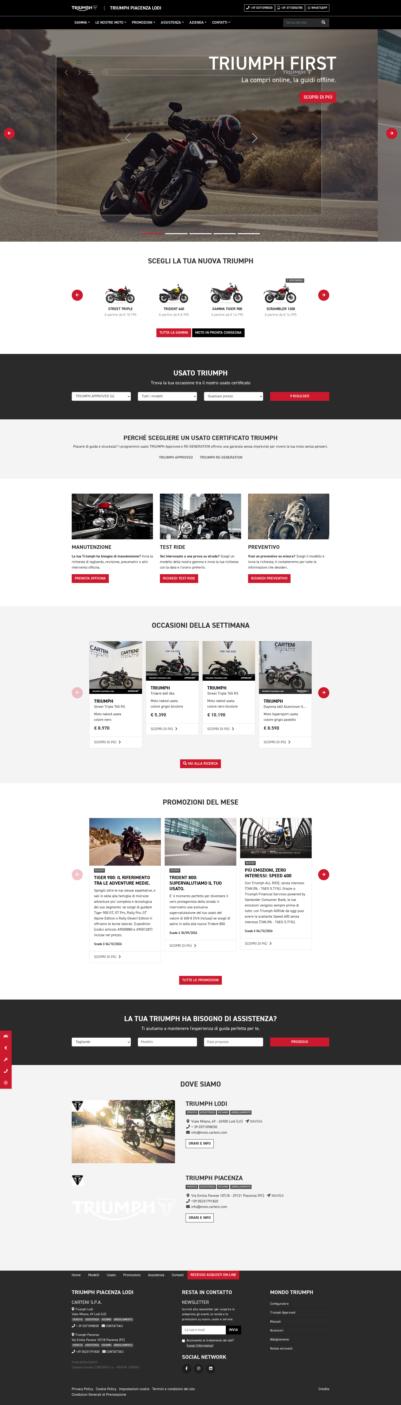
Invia (233, 1330)
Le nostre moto (109, 23)
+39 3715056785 (291, 8)
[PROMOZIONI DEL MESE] (6, 1048)
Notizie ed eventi (281, 1348)
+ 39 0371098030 (87, 1326)
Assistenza (171, 23)
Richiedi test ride (179, 578)
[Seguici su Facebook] (186, 1368)
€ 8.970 (102, 728)
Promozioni (142, 23)
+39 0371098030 (260, 8)
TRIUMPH (103, 701)
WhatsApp (318, 8)
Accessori (276, 1330)
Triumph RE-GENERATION (221, 458)
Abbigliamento (279, 1339)
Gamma (80, 23)
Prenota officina (90, 578)
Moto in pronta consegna (218, 333)
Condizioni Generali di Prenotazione (99, 1395)
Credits (323, 1389)
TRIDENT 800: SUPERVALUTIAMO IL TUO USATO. (195, 883)
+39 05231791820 (87, 1351)
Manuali (275, 1321)
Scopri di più (105, 742)
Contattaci (114, 1326)
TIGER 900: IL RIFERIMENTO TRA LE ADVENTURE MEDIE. (122, 880)
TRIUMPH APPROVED (176, 458)
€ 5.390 (158, 715)
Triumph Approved (282, 1312)
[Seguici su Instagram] (198, 1368)
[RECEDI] (6, 1083)
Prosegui (299, 1042)
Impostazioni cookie (134, 1389)
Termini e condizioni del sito (173, 1389)
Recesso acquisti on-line (213, 1275)
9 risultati (299, 396)
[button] (323, 22)
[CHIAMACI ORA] (6, 1071)
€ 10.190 (216, 715)
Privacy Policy (82, 1389)
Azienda (196, 23)
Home (76, 1275)
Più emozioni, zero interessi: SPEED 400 (268, 873)
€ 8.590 (271, 728)
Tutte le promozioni (200, 980)
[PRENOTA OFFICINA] (6, 1059)
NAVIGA (255, 1121)
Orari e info (200, 1144)
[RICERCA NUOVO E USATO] (6, 1036)
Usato (111, 1275)
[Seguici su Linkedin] (210, 1368)
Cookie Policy (106, 1389)
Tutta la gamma (173, 333)
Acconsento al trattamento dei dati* (210, 1340)
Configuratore (279, 1303)
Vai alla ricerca (202, 764)
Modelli (93, 1275)
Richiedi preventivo (269, 578)
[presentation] (9, 133)
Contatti (219, 23)
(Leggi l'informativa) (200, 1345)
